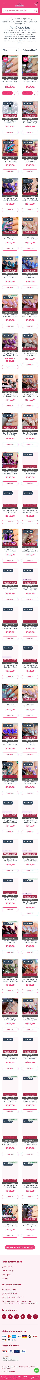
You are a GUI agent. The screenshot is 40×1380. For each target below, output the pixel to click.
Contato (5, 1279)
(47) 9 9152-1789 (11, 1293)
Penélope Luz (29, 20)
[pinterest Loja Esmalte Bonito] (35, 1316)
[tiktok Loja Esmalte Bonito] (22, 1316)
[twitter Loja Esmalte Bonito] (29, 1316)
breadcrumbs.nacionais (12, 20)
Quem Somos (7, 1267)
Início (10, 18)
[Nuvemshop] (8, 1372)
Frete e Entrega (8, 1271)
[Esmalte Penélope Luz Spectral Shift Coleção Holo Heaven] (36, 93)
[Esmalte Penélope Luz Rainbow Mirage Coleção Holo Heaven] (16, 93)
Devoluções (6, 1275)
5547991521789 (10, 1289)
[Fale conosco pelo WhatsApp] (36, 1370)
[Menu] (4, 4)
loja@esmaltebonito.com (14, 1297)
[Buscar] (35, 10)
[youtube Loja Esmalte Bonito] (16, 1316)
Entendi (35, 1377)
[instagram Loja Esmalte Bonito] (4, 1316)
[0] (35, 5)
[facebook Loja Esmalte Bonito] (10, 1316)
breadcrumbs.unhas (22, 18)
